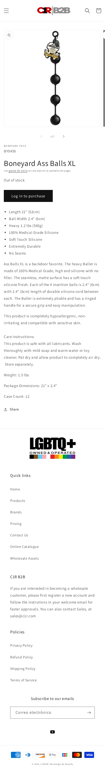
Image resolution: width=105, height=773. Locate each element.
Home (15, 489)
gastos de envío (18, 170)
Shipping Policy (22, 668)
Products (17, 500)
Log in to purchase (28, 196)
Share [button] (14, 409)
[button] (6, 10)
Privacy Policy (21, 645)
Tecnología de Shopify (61, 764)
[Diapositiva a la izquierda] (41, 136)
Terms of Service (23, 680)
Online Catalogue (24, 546)
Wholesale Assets (24, 558)
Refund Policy (21, 657)
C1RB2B (45, 764)
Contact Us (19, 535)
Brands (16, 512)
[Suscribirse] (89, 713)
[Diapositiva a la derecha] (63, 136)
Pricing (15, 523)
